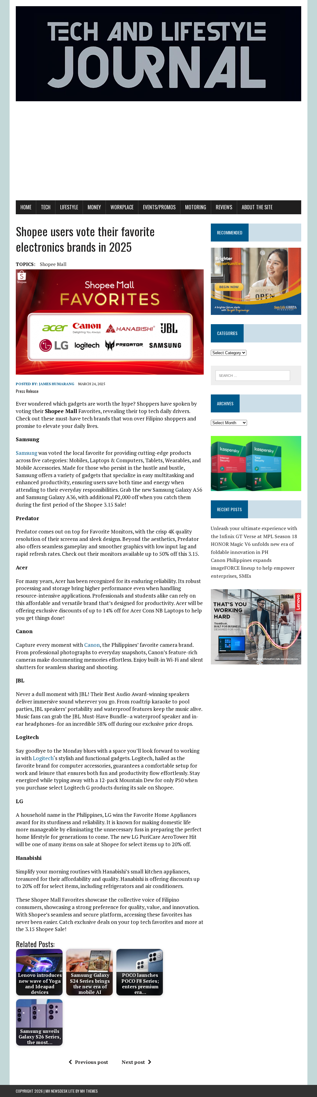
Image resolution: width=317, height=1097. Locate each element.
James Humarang (56, 383)
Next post (133, 1062)
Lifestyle (69, 207)
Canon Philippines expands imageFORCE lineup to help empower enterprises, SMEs (253, 568)
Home (25, 207)
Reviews (224, 207)
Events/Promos (159, 207)
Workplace (122, 207)
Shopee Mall (53, 264)
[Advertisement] (158, 154)
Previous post (91, 1062)
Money (94, 207)
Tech (45, 207)
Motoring (195, 207)
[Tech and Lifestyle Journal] (158, 53)
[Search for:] (252, 375)
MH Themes (89, 1091)
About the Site (257, 207)
